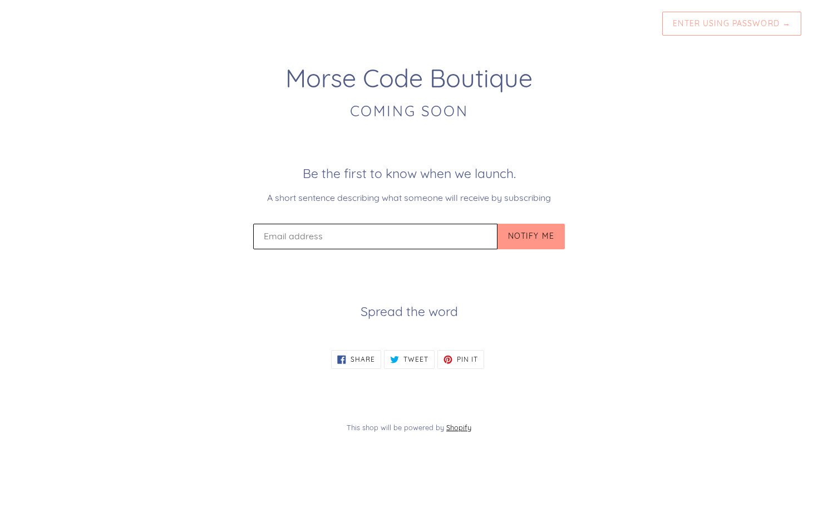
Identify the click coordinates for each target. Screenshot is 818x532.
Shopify (458, 427)
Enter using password (732, 23)
